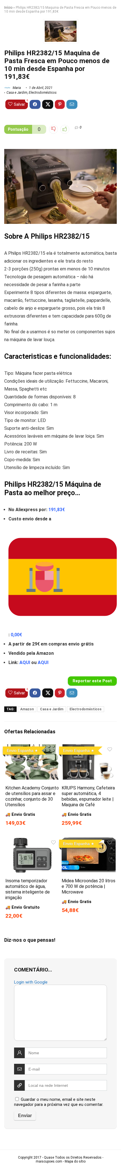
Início (8, 8)
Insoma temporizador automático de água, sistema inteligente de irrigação (27, 889)
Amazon (27, 709)
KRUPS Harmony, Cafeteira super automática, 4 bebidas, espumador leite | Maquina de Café (88, 796)
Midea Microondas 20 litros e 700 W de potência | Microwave (88, 886)
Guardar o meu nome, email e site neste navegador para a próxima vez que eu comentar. (58, 1102)
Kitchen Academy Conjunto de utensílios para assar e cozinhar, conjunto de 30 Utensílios (32, 796)
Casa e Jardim (16, 93)
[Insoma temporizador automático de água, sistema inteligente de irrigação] (32, 841)
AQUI (24, 662)
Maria (16, 88)
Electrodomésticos (43, 93)
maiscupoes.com (49, 1161)
